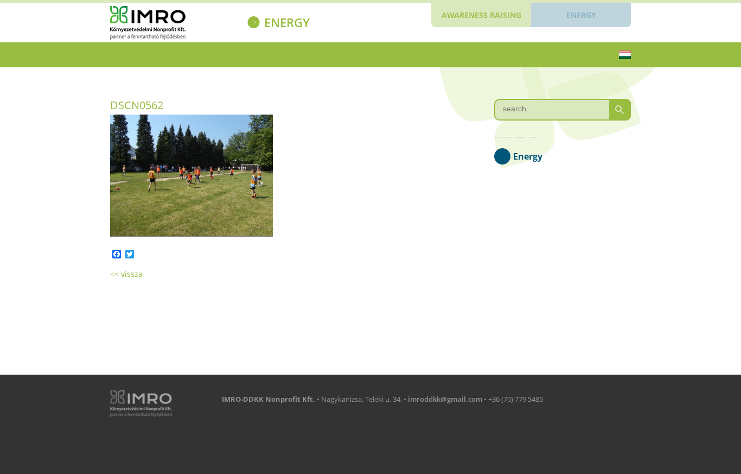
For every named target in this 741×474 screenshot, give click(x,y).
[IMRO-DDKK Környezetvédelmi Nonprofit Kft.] (168, 24)
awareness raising (481, 15)
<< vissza (126, 274)
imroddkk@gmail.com (445, 399)
